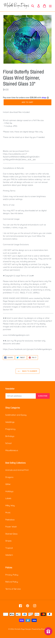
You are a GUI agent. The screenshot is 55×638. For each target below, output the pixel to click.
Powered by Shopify (39, 629)
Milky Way (10, 505)
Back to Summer (29, 371)
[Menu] (50, 6)
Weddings (9, 422)
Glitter (8, 484)
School (8, 443)
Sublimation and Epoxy (16, 415)
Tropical (9, 548)
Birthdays (9, 436)
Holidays (9, 491)
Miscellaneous (11, 450)
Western (9, 555)
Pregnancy (10, 429)
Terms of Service (13, 589)
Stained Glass (11, 533)
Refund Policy (11, 581)
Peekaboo (10, 519)
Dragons (9, 477)
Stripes (8, 540)
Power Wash (11, 526)
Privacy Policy (11, 574)
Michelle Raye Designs (22, 629)
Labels (8, 498)
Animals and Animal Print (17, 470)
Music (8, 512)
